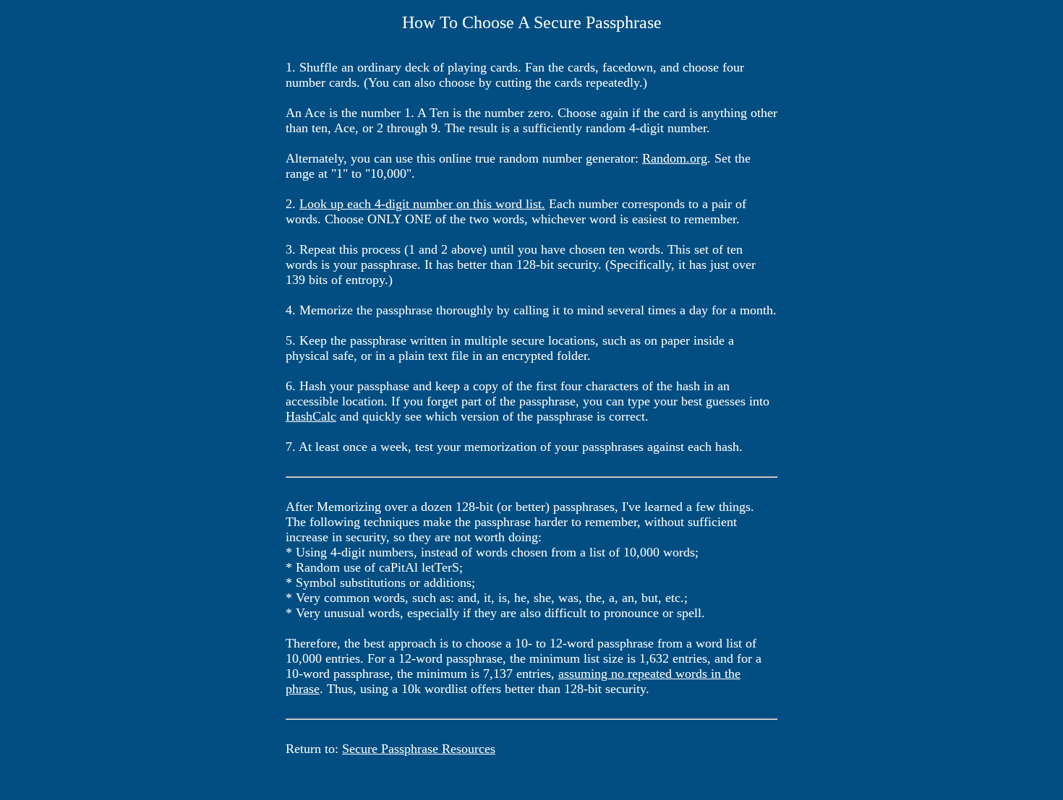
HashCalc (311, 416)
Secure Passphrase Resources (418, 748)
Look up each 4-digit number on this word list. (422, 204)
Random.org (674, 158)
